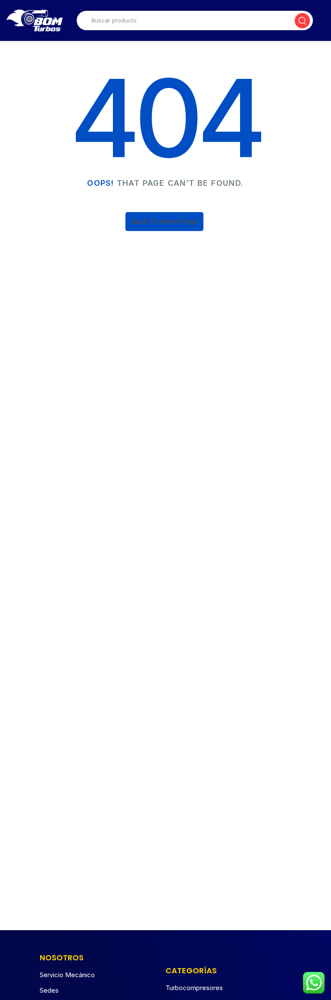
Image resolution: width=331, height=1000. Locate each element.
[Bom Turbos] (34, 20)
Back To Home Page (164, 221)
